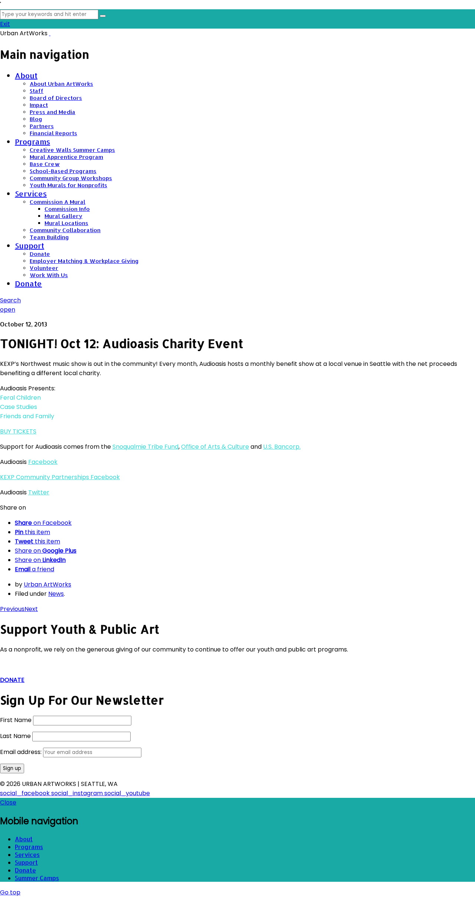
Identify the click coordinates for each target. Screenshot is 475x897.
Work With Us (49, 275)
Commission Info (67, 208)
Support (29, 245)
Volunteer (44, 268)
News (56, 593)
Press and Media (52, 112)
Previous (12, 609)
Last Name (15, 736)
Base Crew (45, 164)
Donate (40, 253)
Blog (36, 119)
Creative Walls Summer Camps (72, 149)
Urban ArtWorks (47, 584)
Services (31, 193)
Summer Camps (37, 878)
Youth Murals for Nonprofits (68, 185)
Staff (36, 90)
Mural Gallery (63, 216)
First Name (16, 720)
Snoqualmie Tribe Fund (145, 446)
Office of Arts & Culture (215, 446)
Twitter (38, 492)
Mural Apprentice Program (66, 156)
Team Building (49, 237)
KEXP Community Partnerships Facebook (60, 477)
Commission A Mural (57, 201)
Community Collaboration (65, 230)
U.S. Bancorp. (282, 446)
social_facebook (25, 793)
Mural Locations (66, 223)
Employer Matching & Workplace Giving (84, 260)
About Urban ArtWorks (61, 83)
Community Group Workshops (71, 178)
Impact (39, 104)
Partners (42, 126)
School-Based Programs (63, 171)
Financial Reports (53, 133)
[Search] (103, 16)
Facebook (43, 462)
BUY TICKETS (18, 431)
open (7, 309)
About (26, 75)
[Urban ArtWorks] (49, 33)
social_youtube (127, 793)
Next (31, 609)
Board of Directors (56, 97)
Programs (32, 141)
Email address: (21, 752)
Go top (10, 892)
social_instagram (77, 793)
